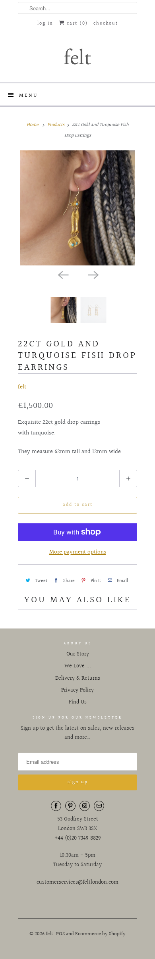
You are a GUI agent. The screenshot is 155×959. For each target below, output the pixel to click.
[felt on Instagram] (84, 806)
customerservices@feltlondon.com (77, 882)
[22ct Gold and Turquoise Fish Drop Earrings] (77, 207)
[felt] (77, 56)
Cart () (76, 23)
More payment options (77, 552)
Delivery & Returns (77, 678)
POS (60, 934)
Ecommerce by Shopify (100, 934)
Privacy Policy (77, 690)
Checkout (105, 23)
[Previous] (62, 274)
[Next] (92, 274)
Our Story (77, 654)
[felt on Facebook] (56, 806)
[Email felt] (99, 806)
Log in (45, 23)
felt (22, 387)
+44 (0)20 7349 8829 (77, 838)
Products (55, 125)
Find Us (78, 702)
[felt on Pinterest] (70, 806)
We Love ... (77, 666)
